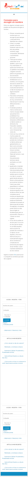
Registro (5, 322)
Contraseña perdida (8, 324)
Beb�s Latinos (14, 6)
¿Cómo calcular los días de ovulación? (14, 343)
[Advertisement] (14, 280)
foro (15, 254)
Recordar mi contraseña (7, 315)
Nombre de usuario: (8, 305)
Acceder (6, 320)
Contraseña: (6, 310)
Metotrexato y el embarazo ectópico (13, 347)
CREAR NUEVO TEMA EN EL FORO (13, 330)
